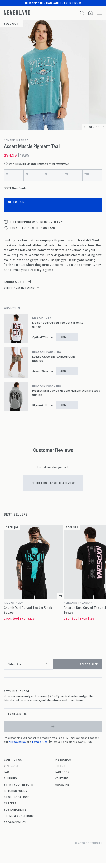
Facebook (62, 772)
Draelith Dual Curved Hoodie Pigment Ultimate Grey (66, 390)
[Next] (100, 666)
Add (63, 337)
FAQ (6, 772)
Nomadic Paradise (16, 140)
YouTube (61, 778)
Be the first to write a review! (53, 483)
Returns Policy (15, 791)
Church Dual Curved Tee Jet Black (28, 608)
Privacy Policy (15, 822)
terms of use (39, 741)
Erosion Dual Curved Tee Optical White (57, 322)
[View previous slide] (85, 127)
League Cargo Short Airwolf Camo (54, 356)
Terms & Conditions (19, 816)
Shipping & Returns (19, 287)
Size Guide (11, 765)
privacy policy (17, 741)
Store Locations (17, 797)
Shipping (10, 778)
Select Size (17, 202)
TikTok (60, 765)
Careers (10, 803)
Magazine (62, 784)
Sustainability (15, 809)
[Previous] (5, 666)
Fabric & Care (14, 282)
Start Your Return (18, 784)
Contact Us (13, 759)
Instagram (63, 759)
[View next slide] (103, 127)
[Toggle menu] (97, 12)
